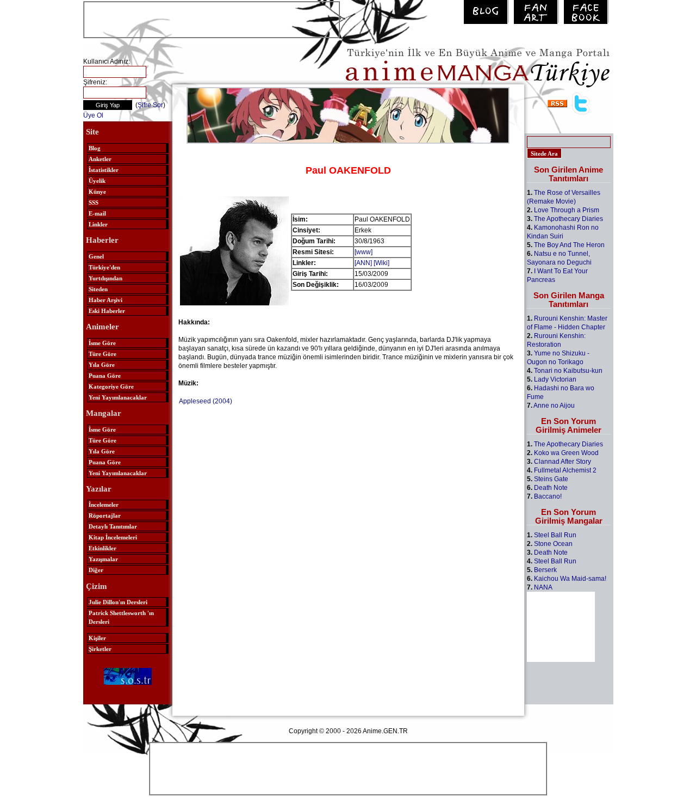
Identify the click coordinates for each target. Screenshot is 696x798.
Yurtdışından (105, 278)
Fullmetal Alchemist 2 (565, 470)
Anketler (100, 159)
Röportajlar (105, 515)
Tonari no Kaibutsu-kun (568, 371)
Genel (96, 256)
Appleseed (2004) (205, 401)
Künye (97, 191)
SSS (93, 202)
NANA (543, 587)
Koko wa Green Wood (566, 453)
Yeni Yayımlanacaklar (118, 397)
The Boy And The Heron (569, 245)
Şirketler (100, 649)
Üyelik (97, 180)
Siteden (98, 289)
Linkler (98, 224)
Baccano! (548, 496)
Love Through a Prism (566, 210)
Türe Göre (102, 354)
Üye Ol (93, 115)
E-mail (97, 213)
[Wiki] (381, 263)
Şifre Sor (150, 105)
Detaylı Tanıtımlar (113, 526)
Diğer (96, 570)
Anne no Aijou (554, 405)
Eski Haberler (107, 311)
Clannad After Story (562, 461)
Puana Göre (105, 375)
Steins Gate (551, 479)
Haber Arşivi (105, 300)
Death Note (551, 488)
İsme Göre (102, 343)
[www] (363, 252)
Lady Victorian (555, 379)
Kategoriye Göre (111, 386)
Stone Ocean (553, 544)
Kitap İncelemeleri (113, 537)
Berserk (545, 570)
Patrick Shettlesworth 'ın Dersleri (121, 617)
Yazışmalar (103, 559)
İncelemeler (104, 504)
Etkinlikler (102, 548)
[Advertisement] (211, 18)
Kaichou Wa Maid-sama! (570, 578)
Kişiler (97, 638)
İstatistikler (104, 170)
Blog (95, 148)
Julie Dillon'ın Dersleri (118, 602)
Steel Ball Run (555, 535)
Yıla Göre (102, 364)
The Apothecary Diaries (568, 219)
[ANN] (363, 263)
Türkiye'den (104, 267)
